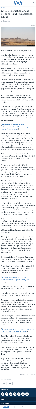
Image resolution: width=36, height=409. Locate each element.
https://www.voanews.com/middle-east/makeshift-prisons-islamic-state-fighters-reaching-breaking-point (16, 127)
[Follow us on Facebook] (2, 394)
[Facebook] (14, 407)
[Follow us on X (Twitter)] (6, 394)
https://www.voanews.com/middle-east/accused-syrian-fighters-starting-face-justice (15, 280)
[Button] (31, 25)
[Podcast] (23, 394)
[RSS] (19, 394)
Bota (3, 7)
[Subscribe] (27, 394)
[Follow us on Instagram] (15, 394)
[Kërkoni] (30, 407)
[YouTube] (22, 407)
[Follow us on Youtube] (10, 394)
